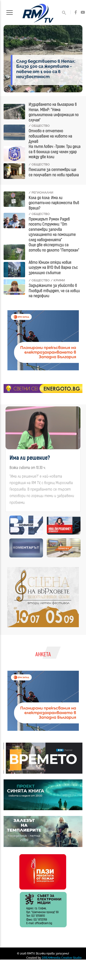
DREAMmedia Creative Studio (61, 958)
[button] (8, 461)
